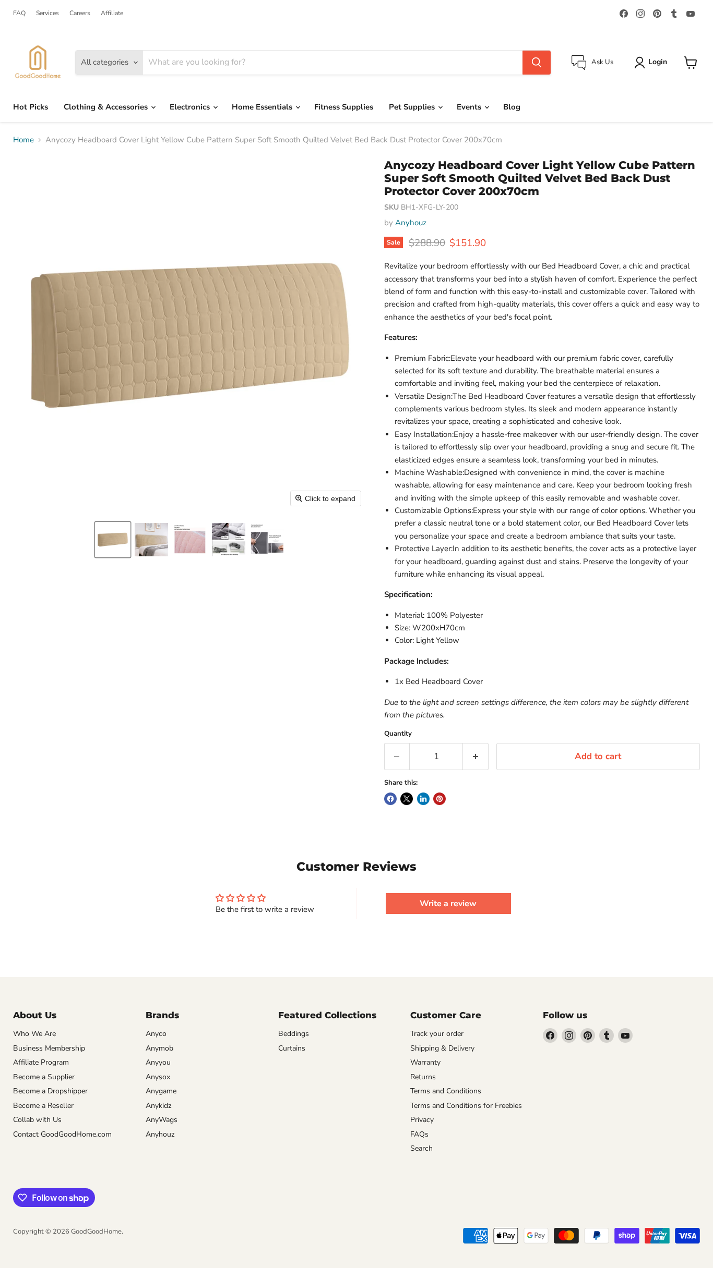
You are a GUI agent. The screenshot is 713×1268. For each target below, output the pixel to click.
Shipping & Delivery (442, 1048)
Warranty (425, 1062)
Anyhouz (410, 222)
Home (23, 140)
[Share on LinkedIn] (423, 799)
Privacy (422, 1120)
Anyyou (158, 1062)
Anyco (156, 1034)
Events (470, 107)
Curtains (291, 1048)
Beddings (293, 1034)
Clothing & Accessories (107, 107)
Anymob (159, 1048)
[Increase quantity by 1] (476, 756)
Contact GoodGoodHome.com (62, 1134)
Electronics (191, 107)
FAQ (19, 13)
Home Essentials (263, 107)
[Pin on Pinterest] (439, 799)
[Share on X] (406, 799)
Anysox (158, 1077)
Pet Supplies (413, 107)
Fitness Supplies (343, 107)
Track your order (437, 1034)
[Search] (536, 63)
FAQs (419, 1134)
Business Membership (49, 1048)
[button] (112, 539)
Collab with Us (37, 1120)
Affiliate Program (41, 1062)
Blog (511, 107)
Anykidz (159, 1106)
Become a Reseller (43, 1106)
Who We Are (34, 1034)
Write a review (448, 903)
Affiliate (112, 13)
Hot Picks (30, 107)
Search (421, 1148)
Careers (79, 13)
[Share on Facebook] (390, 799)
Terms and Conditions (445, 1091)
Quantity (398, 734)
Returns (423, 1077)
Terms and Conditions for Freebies (466, 1106)
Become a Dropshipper (50, 1091)
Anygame (161, 1091)
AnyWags (161, 1120)
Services (47, 13)
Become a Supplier (44, 1077)
